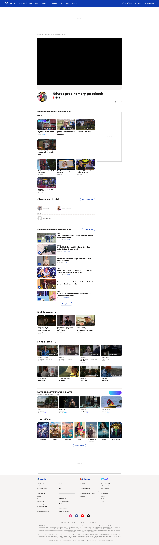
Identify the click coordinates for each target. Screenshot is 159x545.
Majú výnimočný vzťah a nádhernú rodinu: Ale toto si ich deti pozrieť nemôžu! (74, 271)
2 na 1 (43, 34)
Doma (60, 483)
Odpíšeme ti (62, 498)
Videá (30, 3)
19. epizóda (41, 380)
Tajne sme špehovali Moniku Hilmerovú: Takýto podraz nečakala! (75, 236)
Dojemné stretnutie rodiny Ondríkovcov (46, 190)
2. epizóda (83, 380)
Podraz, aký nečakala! (84, 131)
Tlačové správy (41, 493)
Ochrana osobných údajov (87, 493)
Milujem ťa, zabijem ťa (43, 357)
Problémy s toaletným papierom (64, 171)
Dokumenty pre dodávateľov (45, 504)
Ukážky (48, 34)
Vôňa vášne (83, 409)
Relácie (23, 3)
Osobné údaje (63, 508)
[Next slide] (120, 401)
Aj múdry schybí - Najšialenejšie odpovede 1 (85, 329)
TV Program (53, 3)
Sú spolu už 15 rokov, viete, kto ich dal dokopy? (85, 171)
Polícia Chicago (105, 357)
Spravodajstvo (105, 488)
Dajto (60, 486)
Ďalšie (74, 3)
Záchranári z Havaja (64, 378)
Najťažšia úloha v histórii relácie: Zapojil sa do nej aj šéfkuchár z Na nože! (74, 248)
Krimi (60, 488)
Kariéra (39, 498)
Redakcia (82, 496)
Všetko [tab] (39, 116)
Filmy (102, 501)
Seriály (103, 498)
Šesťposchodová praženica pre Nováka (46, 171)
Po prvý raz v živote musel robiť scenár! (65, 329)
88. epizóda (84, 411)
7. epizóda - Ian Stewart (45, 359)
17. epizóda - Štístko (65, 359)
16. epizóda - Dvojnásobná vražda (88, 359)
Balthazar (83, 378)
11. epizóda (62, 411)
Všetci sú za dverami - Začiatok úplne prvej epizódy (45, 330)
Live (61, 3)
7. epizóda (105, 411)
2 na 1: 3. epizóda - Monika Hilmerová (46, 132)
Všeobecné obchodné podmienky (89, 491)
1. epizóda (105, 380)
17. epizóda (62, 380)
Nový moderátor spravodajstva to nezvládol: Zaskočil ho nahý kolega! (74, 294)
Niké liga (103, 491)
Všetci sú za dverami (43, 327)
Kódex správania (42, 506)
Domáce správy (84, 486)
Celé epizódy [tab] (49, 116)
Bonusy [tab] (57, 116)
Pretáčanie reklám (64, 501)
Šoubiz (37, 3)
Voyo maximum (105, 483)
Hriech (39, 409)
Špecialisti (61, 357)
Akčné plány (40, 501)
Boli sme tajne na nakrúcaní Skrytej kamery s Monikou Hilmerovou (66, 133)
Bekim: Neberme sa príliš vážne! (65, 327)
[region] (66, 117)
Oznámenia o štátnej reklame (45, 509)
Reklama (39, 496)
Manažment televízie (43, 511)
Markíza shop (62, 503)
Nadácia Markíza (63, 496)
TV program (40, 483)
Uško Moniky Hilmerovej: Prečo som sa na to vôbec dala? (46, 152)
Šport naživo (104, 493)
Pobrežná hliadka (106, 409)
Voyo (67, 3)
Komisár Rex (62, 409)
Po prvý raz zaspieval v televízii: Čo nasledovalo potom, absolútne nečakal (75, 283)
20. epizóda (105, 359)
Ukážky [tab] (64, 116)
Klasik (60, 491)
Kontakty (82, 483)
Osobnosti (40, 491)
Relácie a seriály (42, 488)
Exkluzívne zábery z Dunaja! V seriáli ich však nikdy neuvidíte (74, 260)
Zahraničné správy (85, 488)
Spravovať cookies (64, 511)
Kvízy (44, 3)
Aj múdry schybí (81, 327)
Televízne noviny (105, 486)
